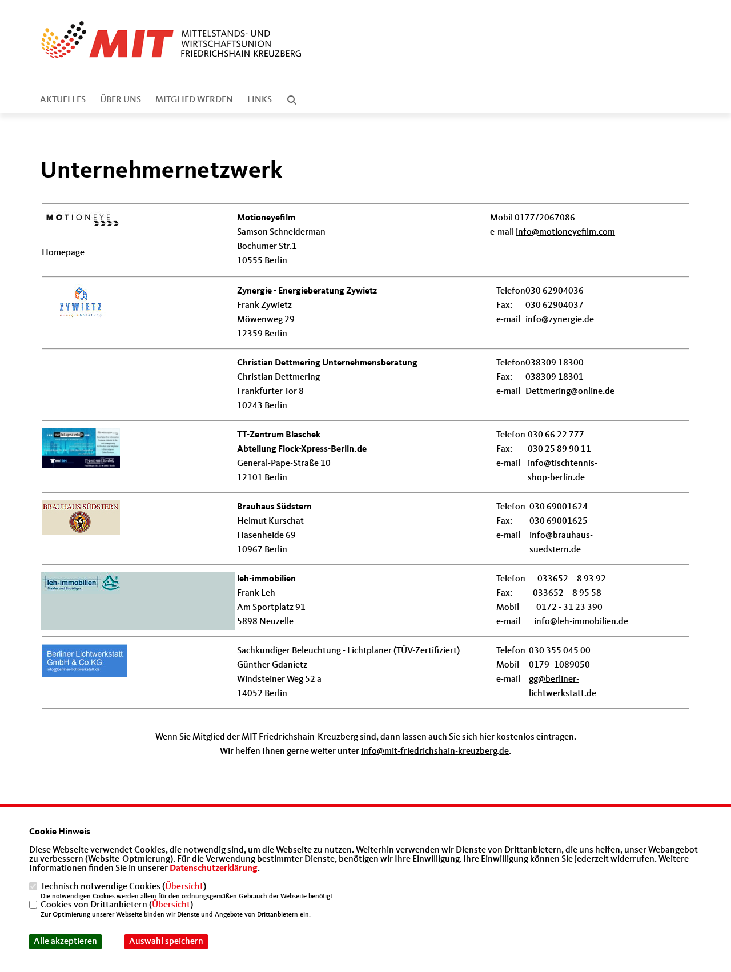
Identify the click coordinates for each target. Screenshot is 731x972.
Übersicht (184, 886)
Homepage (63, 253)
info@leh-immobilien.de (581, 621)
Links (259, 100)
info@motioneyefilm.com (565, 232)
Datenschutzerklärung (214, 868)
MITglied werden (194, 100)
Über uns (120, 100)
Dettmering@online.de (569, 391)
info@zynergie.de (559, 319)
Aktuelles (63, 100)
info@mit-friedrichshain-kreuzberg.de (435, 751)
